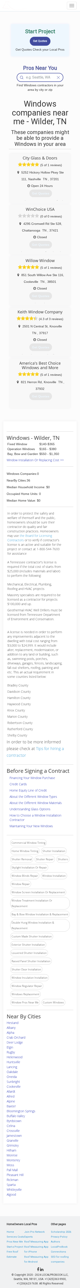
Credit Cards (18, 784)
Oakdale (12, 1072)
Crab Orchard (16, 1037)
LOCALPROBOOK (28, 5)
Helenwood (14, 1057)
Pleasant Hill (15, 1175)
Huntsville (13, 1062)
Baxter (11, 1106)
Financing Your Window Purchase (32, 778)
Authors (55, 1241)
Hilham (11, 1150)
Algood (11, 1194)
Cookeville (14, 1086)
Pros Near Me (15, 1241)
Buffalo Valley (16, 1116)
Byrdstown (14, 1121)
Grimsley (13, 1145)
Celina (11, 1126)
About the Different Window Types (33, 796)
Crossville (13, 1131)
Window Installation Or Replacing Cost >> (35, 460)
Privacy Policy (59, 1236)
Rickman (12, 1180)
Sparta (11, 1185)
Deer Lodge (15, 1042)
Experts (28, 1236)
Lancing (12, 1067)
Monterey (13, 1160)
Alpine (11, 1101)
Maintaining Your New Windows (31, 826)
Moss (10, 1165)
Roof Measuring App (36, 1241)
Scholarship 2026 (61, 1231)
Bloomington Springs (21, 1111)
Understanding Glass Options (30, 809)
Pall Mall (12, 1170)
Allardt (11, 1091)
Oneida (12, 1077)
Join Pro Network (34, 1231)
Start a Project (15, 1246)
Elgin (10, 1047)
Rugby (11, 1052)
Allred (10, 1096)
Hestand (12, 1023)
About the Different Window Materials (36, 803)
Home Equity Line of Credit (28, 790)
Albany (11, 1027)
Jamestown (14, 1135)
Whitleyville (14, 1189)
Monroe (12, 1155)
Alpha (10, 1032)
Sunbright (13, 1081)
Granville (12, 1140)
